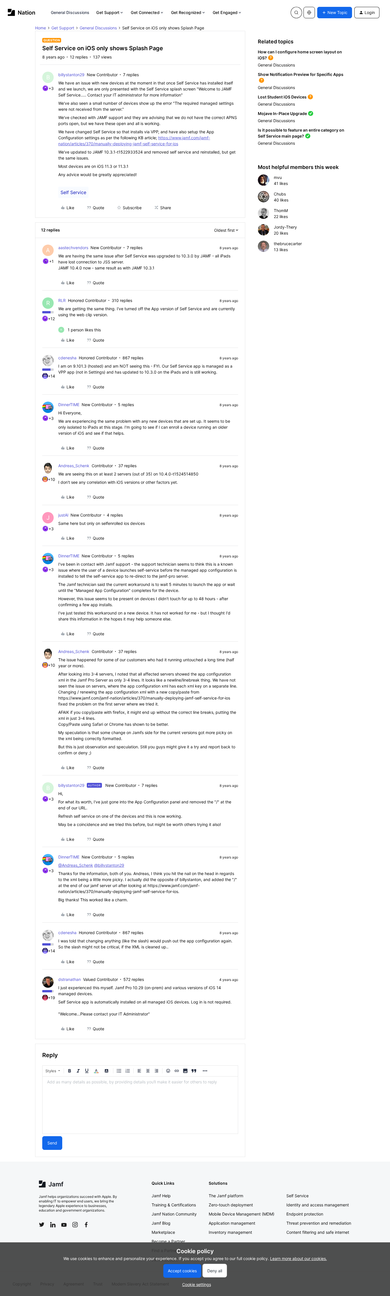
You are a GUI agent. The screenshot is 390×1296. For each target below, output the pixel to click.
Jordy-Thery (285, 227)
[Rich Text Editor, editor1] (140, 1105)
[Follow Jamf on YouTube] (64, 1225)
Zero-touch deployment (231, 1204)
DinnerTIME (68, 404)
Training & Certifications (174, 1204)
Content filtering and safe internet (317, 1232)
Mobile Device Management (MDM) (241, 1214)
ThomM (281, 210)
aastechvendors (73, 247)
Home (40, 27)
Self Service (73, 192)
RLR (62, 300)
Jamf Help (161, 1195)
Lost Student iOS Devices (282, 96)
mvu (278, 177)
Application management (232, 1223)
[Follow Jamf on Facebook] (86, 1225)
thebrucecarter (288, 243)
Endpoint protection (304, 1214)
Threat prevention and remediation (318, 1223)
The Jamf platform (226, 1195)
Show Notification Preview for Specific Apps (300, 74)
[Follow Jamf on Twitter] (42, 1224)
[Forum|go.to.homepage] (21, 12)
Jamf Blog (161, 1223)
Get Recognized (186, 12)
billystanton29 (71, 74)
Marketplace (163, 1232)
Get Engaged (225, 12)
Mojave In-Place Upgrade (282, 113)
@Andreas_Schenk (75, 865)
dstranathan (69, 979)
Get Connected (145, 12)
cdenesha (67, 357)
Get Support (107, 12)
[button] (334, 12)
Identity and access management (317, 1204)
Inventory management (230, 1232)
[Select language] (309, 12)
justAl (63, 515)
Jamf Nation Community (174, 1214)
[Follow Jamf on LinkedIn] (53, 1225)
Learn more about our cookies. (298, 1258)
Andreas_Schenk (73, 465)
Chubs (280, 194)
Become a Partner (168, 1241)
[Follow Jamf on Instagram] (75, 1225)
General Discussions (70, 12)
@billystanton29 (109, 865)
